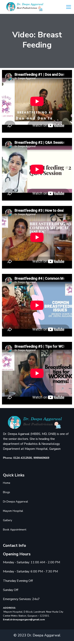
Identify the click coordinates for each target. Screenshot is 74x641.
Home (6, 483)
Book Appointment (14, 529)
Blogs (6, 492)
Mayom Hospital (13, 511)
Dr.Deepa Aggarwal (15, 501)
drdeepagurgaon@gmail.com (27, 619)
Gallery (7, 520)
